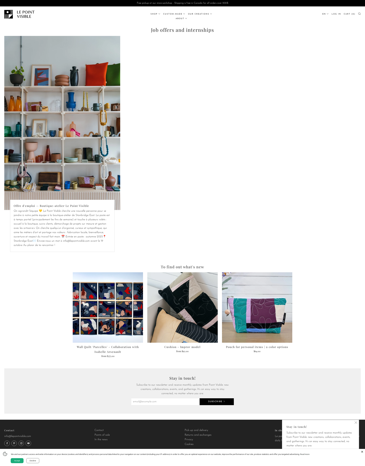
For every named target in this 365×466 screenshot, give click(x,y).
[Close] (362, 451)
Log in (336, 14)
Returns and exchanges (198, 435)
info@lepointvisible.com (17, 436)
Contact (99, 430)
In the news (101, 439)
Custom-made (172, 14)
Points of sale (102, 435)
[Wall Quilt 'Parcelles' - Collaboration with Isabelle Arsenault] (108, 307)
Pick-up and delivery (196, 430)
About (180, 19)
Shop (154, 14)
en (324, 14)
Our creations (198, 14)
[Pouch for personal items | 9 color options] (257, 307)
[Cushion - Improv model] (182, 307)
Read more (305, 454)
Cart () (349, 14)
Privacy (189, 439)
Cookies (189, 444)
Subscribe (215, 402)
